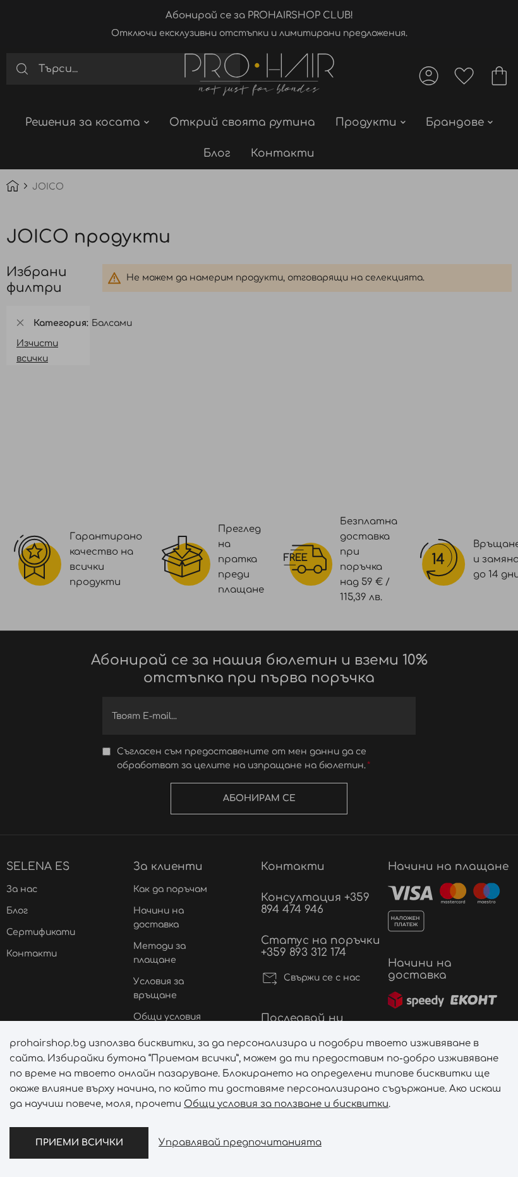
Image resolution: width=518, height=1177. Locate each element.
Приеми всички (79, 1142)
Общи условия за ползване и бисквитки (286, 1104)
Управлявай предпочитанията (240, 1142)
